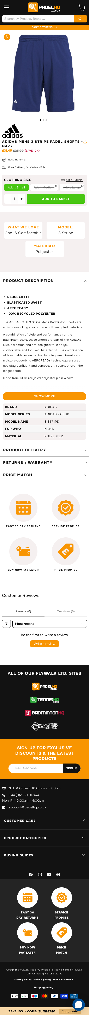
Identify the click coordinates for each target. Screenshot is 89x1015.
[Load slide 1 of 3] (40, 120)
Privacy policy (22, 979)
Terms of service (63, 979)
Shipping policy (43, 987)
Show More (44, 396)
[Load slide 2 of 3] (43, 120)
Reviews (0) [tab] (23, 611)
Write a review (44, 644)
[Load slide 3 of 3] (46, 120)
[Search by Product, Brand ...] (80, 18)
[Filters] (6, 624)
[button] (6, 7)
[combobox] (44, 18)
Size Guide (74, 180)
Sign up (71, 768)
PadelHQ (35, 969)
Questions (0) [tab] (66, 611)
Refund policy (42, 979)
